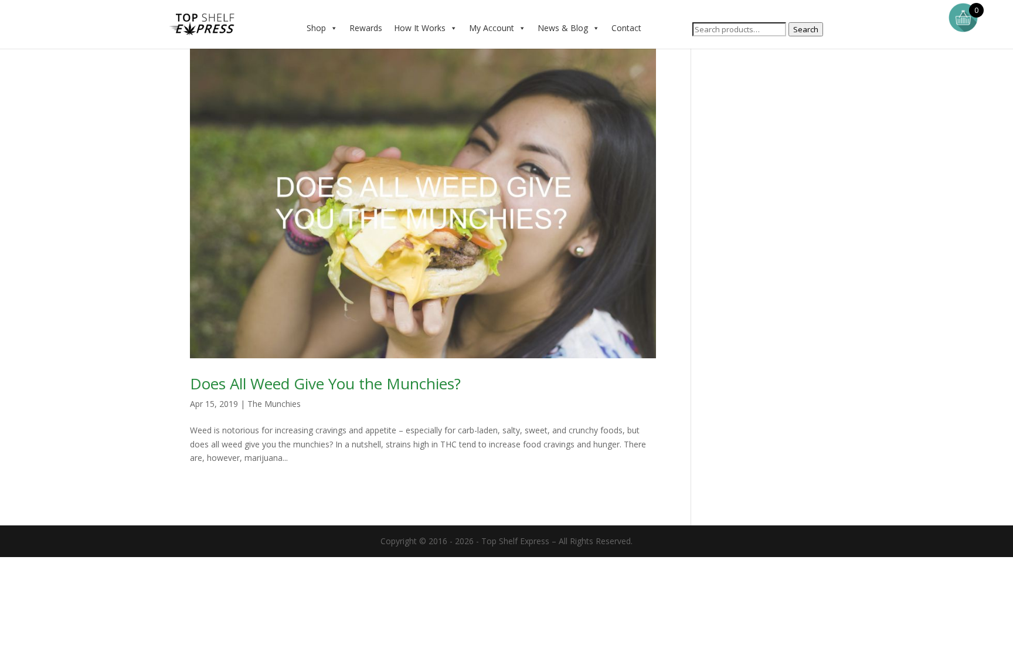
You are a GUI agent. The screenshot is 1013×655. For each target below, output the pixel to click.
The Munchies (274, 403)
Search (805, 29)
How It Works (420, 27)
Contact (626, 27)
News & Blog (563, 27)
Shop (316, 27)
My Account (491, 27)
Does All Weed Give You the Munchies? (325, 383)
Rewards (365, 27)
